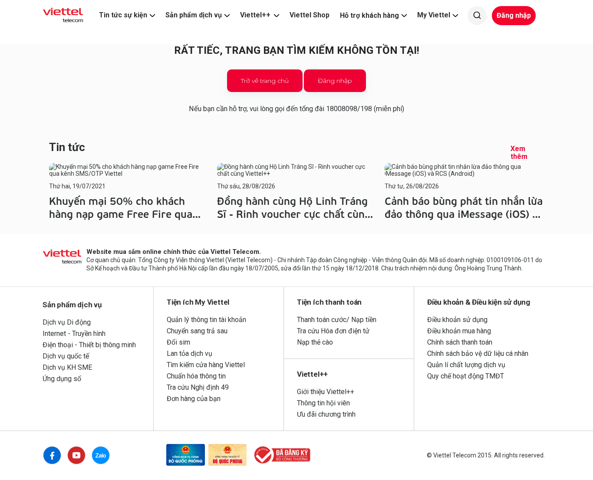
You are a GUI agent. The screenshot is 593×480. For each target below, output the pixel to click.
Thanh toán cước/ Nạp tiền (336, 320)
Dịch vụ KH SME (67, 367)
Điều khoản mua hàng (459, 331)
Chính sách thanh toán (459, 342)
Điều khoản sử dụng (457, 320)
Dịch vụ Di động (67, 322)
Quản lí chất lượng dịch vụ (466, 365)
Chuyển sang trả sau (197, 331)
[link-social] (185, 455)
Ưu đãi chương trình (326, 414)
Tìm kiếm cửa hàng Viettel (206, 365)
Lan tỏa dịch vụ (189, 353)
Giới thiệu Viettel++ (325, 392)
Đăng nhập (514, 15)
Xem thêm (519, 153)
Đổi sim (178, 342)
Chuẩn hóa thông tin (196, 376)
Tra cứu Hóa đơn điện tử (333, 331)
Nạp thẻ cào (315, 342)
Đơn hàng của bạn (194, 399)
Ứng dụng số (62, 379)
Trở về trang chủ (265, 81)
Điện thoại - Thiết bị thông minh (89, 345)
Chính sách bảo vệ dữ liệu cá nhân (477, 353)
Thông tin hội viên (323, 403)
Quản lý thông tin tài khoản (206, 320)
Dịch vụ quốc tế (66, 356)
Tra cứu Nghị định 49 (198, 387)
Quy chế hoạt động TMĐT (465, 376)
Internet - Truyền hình (74, 333)
